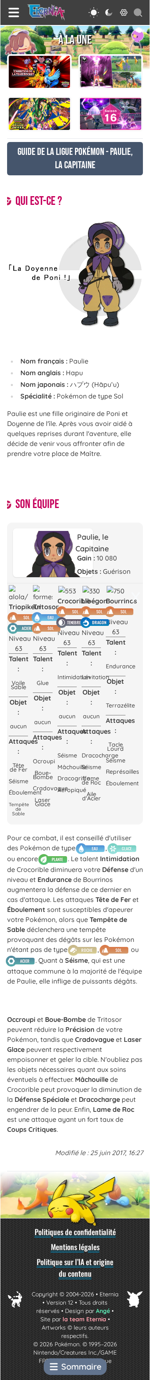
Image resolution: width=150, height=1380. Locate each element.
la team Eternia (84, 1319)
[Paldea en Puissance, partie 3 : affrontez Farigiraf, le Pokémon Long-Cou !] (110, 72)
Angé (103, 1311)
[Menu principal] (14, 12)
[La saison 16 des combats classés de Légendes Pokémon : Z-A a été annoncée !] (110, 114)
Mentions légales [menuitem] (75, 1246)
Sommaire (81, 1366)
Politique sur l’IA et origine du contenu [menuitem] (75, 1267)
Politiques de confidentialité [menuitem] (75, 1231)
